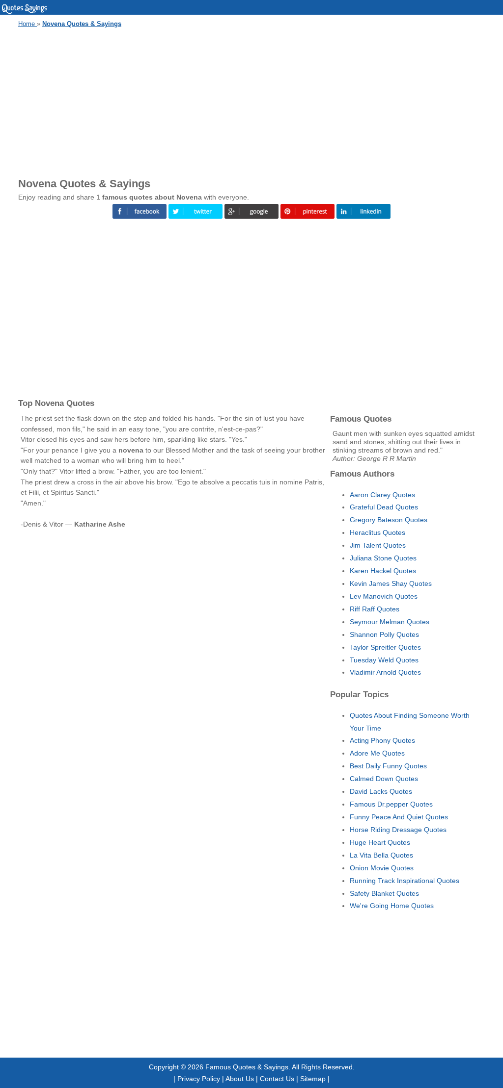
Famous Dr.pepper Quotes (391, 804)
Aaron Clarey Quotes (382, 495)
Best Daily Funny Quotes (388, 766)
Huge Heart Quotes (380, 842)
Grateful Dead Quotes (384, 507)
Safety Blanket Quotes (384, 893)
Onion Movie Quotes (382, 868)
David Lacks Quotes (381, 791)
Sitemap (313, 1079)
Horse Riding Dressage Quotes (398, 830)
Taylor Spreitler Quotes (385, 647)
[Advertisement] (251, 101)
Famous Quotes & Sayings (246, 1067)
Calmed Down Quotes (384, 779)
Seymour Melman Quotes (389, 622)
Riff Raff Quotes (374, 609)
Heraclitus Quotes (377, 532)
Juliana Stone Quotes (383, 558)
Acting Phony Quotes (382, 740)
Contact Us (277, 1079)
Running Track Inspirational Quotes (404, 881)
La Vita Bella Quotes (381, 855)
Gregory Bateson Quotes (388, 520)
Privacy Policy (198, 1079)
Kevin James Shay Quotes (391, 583)
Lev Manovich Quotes (384, 596)
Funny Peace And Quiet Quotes (399, 817)
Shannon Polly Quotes (384, 634)
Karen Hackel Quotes (383, 571)
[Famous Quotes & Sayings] (24, 12)
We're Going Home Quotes (392, 906)
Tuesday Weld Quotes (384, 660)
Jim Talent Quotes (378, 545)
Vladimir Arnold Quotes (385, 672)
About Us (239, 1079)
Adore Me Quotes (377, 753)
